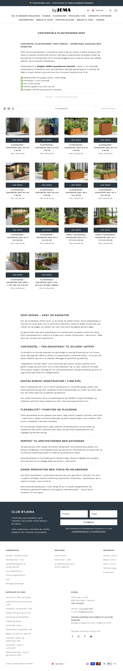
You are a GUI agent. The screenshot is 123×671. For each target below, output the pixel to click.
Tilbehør (100, 20)
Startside (48, 97)
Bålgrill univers (109, 560)
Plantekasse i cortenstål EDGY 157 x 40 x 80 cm (17, 237)
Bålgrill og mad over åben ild (18, 634)
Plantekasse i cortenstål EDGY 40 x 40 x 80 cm (46, 147)
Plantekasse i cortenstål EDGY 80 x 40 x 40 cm (76, 147)
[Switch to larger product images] (5, 108)
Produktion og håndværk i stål (19, 609)
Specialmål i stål (77, 16)
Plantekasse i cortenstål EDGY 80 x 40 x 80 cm (105, 147)
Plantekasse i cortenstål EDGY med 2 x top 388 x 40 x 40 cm (17, 282)
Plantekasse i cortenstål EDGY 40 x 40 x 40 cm (17, 147)
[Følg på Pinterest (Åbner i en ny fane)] (85, 636)
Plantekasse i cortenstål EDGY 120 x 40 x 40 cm (76, 192)
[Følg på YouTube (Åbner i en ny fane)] (91, 636)
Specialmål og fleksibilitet (17, 617)
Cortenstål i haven (14, 625)
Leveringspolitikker (14, 571)
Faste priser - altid (63, 560)
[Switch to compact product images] (13, 108)
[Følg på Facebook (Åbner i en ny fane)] (72, 636)
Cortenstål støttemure (99, 16)
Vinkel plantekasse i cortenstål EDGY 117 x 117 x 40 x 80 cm (105, 237)
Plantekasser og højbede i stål (19, 629)
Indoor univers (109, 564)
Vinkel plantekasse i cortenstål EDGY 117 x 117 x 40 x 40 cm (76, 237)
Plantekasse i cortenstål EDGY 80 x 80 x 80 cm (46, 192)
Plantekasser (59, 16)
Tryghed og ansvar (14, 621)
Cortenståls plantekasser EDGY (66, 97)
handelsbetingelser (80, 531)
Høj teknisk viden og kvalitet (18, 597)
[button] (99, 10)
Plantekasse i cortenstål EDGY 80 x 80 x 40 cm (17, 192)
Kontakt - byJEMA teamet (17, 556)
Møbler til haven (44, 20)
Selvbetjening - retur (15, 560)
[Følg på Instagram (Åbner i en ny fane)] (78, 636)
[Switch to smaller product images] (9, 108)
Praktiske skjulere (64, 20)
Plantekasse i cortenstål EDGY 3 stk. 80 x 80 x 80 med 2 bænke (46, 282)
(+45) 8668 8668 (86, 609)
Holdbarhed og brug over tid (18, 613)
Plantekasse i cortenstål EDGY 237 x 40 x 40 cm (47, 237)
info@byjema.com (85, 612)
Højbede (46, 16)
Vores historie (61, 556)
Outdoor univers (110, 556)
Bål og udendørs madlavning (26, 16)
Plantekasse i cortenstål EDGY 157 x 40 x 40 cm (105, 192)
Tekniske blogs (109, 568)
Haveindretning (26, 20)
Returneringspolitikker (15, 575)
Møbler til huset (85, 20)
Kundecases (108, 572)
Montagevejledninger (15, 583)
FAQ (7, 579)
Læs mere (17, 140)
